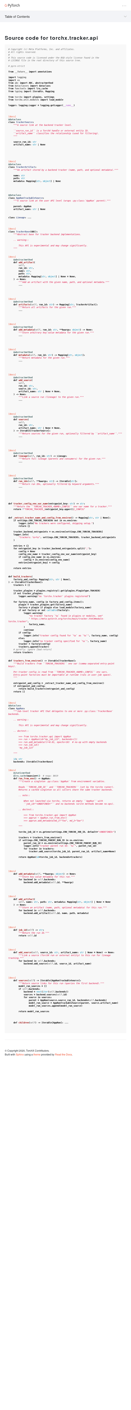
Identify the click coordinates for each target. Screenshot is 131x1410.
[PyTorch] (12, 6)
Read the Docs (63, 1054)
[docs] (12, 116)
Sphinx (20, 1054)
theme (36, 1054)
